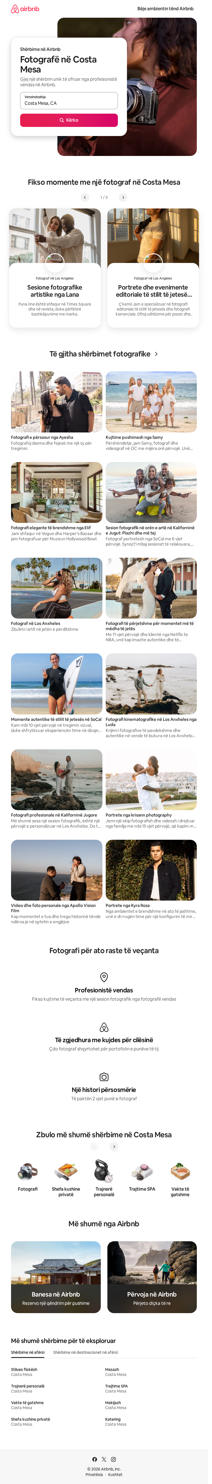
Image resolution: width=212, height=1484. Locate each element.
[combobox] (69, 103)
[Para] (114, 1146)
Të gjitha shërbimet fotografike (99, 354)
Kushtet (115, 1474)
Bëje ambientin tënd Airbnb (165, 9)
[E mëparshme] (94, 1146)
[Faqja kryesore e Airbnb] (25, 8)
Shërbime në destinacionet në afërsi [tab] (85, 1352)
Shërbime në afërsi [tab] (27, 1352)
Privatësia (94, 1474)
